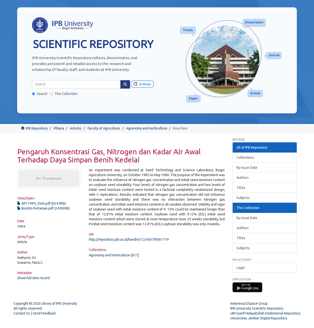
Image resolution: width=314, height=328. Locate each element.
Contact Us (21, 313)
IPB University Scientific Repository (256, 308)
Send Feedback (44, 313)
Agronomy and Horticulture (146, 128)
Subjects (243, 198)
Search (42, 94)
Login (240, 268)
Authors (242, 178)
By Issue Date (246, 168)
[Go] (125, 84)
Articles (76, 128)
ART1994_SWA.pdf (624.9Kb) (43, 203)
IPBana (59, 128)
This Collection (66, 94)
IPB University (66, 303)
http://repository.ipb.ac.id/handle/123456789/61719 (129, 239)
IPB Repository (37, 128)
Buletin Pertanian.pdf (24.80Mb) (45, 208)
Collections (245, 157)
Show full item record (33, 278)
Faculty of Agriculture (104, 128)
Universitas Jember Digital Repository (258, 318)
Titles (240, 188)
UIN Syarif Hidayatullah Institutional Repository (265, 313)
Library (46, 303)
